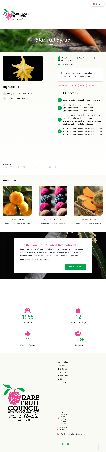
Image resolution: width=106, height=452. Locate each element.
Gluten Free (63, 85)
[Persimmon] (88, 186)
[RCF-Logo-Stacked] (21, 385)
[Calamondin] (17, 186)
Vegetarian (91, 85)
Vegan (82, 85)
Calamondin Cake (17, 220)
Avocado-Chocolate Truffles (53, 220)
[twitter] (62, 444)
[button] (98, 4)
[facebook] (58, 444)
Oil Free (73, 85)
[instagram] (67, 444)
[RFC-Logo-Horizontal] (16, 10)
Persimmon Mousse (88, 220)
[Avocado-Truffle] (53, 186)
